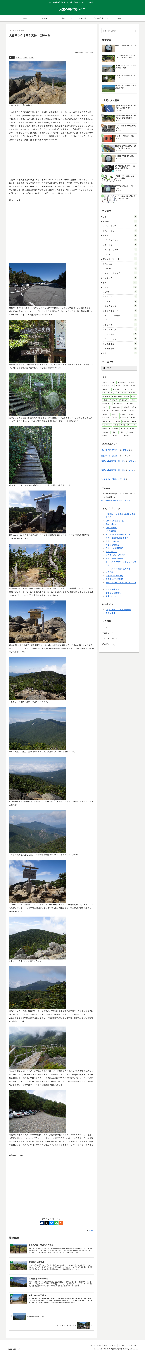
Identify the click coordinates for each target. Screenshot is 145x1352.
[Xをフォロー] (46, 1223)
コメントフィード (109, 638)
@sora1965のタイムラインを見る (115, 500)
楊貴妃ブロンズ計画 (114, 579)
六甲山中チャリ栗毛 (114, 575)
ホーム (92, 1345)
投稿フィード (107, 633)
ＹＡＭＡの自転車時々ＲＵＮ (118, 534)
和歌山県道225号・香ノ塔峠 (113, 461)
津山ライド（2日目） (110, 450)
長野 (32, 57)
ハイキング (112, 1345)
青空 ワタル (111, 596)
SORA (125, 450)
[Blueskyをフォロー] (51, 1223)
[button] (135, 30)
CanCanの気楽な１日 (115, 520)
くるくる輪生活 (112, 544)
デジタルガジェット (125, 1345)
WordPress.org (108, 644)
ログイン (105, 627)
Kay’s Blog (111, 524)
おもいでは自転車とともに (117, 538)
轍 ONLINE (110, 613)
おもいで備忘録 (112, 541)
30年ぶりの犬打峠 (109, 479)
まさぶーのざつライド (115, 555)
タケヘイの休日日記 (114, 548)
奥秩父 (20, 57)
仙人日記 (109, 572)
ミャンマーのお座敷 (114, 558)
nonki (131, 470)
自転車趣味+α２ (112, 589)
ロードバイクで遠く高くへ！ (118, 568)
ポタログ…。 (111, 551)
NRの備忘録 (111, 531)
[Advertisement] (51, 43)
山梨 (26, 57)
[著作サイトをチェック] (42, 1223)
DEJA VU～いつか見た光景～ (118, 609)
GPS (135, 1345)
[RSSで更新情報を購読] (61, 1223)
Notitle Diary (111, 527)
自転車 (99, 1345)
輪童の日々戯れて (113, 592)
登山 (12, 57)
